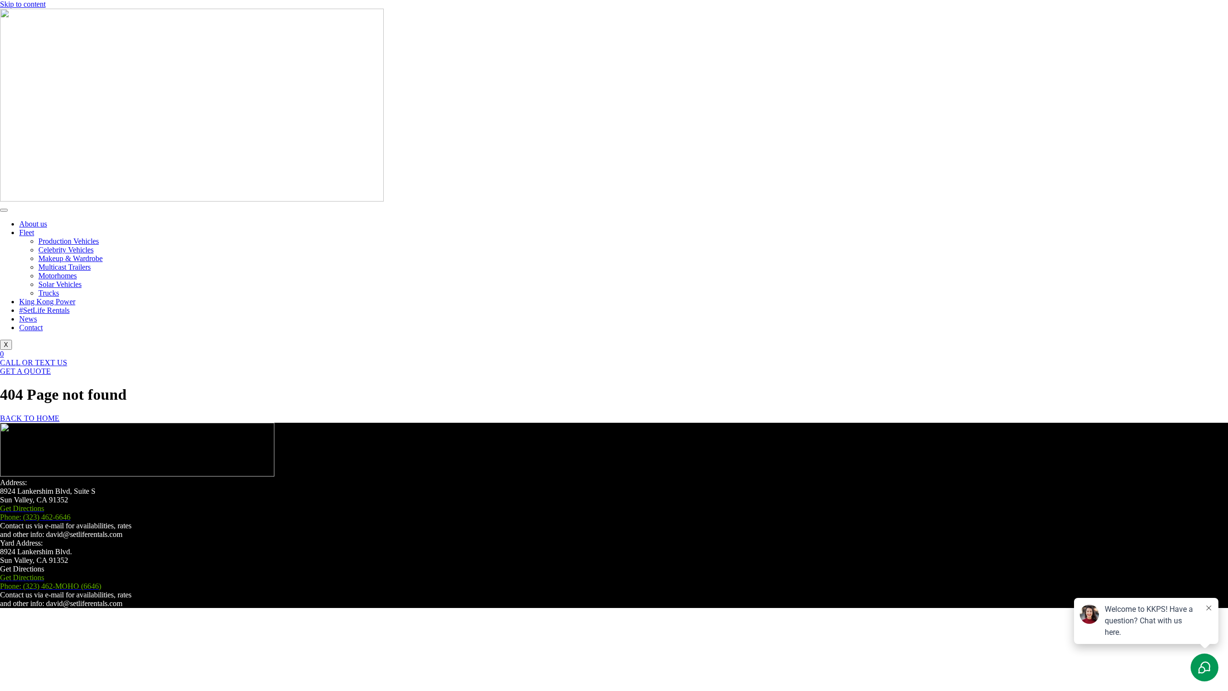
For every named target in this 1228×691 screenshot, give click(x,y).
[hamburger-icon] (4, 210)
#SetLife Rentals (44, 310)
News (28, 319)
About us (33, 224)
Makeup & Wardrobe (70, 258)
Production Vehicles (68, 241)
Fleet (26, 232)
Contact (31, 327)
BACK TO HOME (29, 418)
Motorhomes (57, 276)
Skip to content (23, 4)
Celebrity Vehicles (66, 250)
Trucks (48, 293)
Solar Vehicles (60, 284)
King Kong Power (47, 302)
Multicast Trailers (64, 267)
